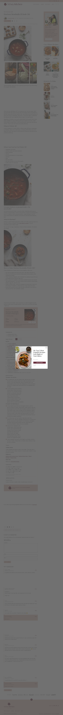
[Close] (46, 347)
